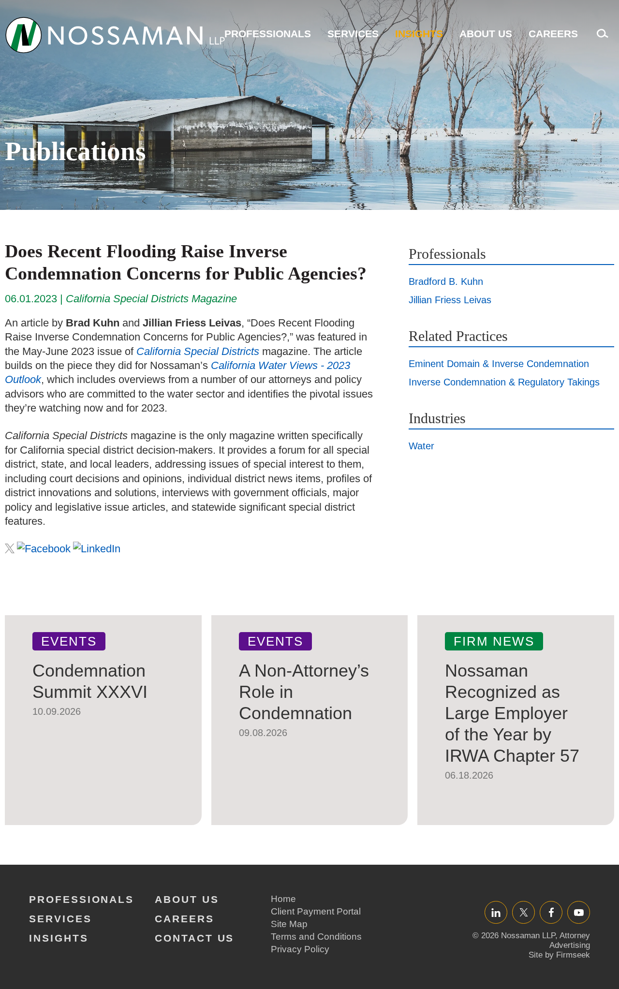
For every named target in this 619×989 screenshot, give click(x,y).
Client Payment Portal (316, 911)
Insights (419, 33)
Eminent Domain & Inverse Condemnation (499, 363)
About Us (485, 33)
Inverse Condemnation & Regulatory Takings (504, 382)
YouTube (578, 912)
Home (283, 899)
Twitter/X (523, 912)
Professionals (267, 33)
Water (421, 446)
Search (600, 38)
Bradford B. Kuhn (446, 281)
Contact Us (194, 938)
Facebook (551, 912)
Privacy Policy (300, 949)
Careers (553, 33)
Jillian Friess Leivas (450, 300)
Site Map (289, 924)
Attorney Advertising (569, 940)
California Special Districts (197, 351)
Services (353, 33)
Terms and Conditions (316, 936)
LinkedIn (496, 912)
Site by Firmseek (559, 954)
